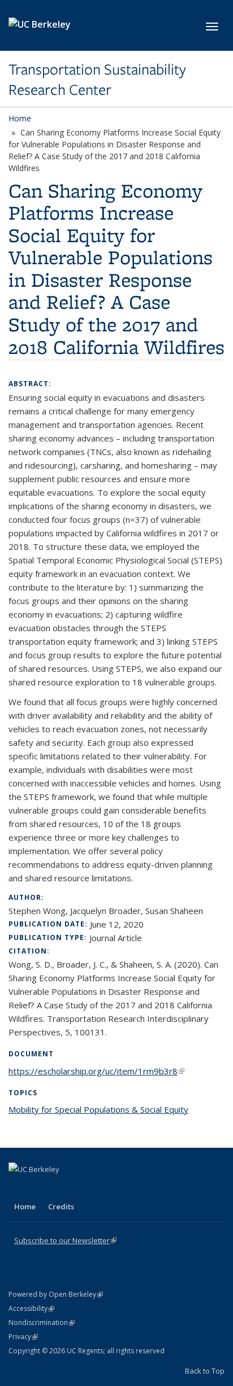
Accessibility (31, 1308)
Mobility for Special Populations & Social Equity (98, 1109)
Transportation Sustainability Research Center (97, 79)
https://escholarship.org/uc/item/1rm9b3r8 (96, 1071)
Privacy (23, 1336)
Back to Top (205, 1371)
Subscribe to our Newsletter (65, 1240)
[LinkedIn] (40, 1188)
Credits (61, 1206)
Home (19, 118)
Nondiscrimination (41, 1322)
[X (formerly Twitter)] (18, 1188)
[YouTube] (62, 1188)
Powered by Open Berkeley (55, 1294)
